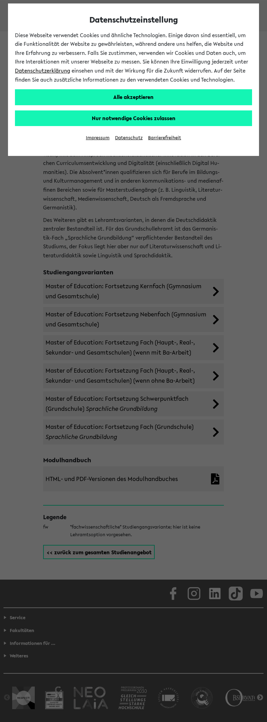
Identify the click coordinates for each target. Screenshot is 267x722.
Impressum (98, 137)
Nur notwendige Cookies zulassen (134, 118)
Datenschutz (129, 137)
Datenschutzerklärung (42, 70)
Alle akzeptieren (133, 97)
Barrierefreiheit (164, 137)
